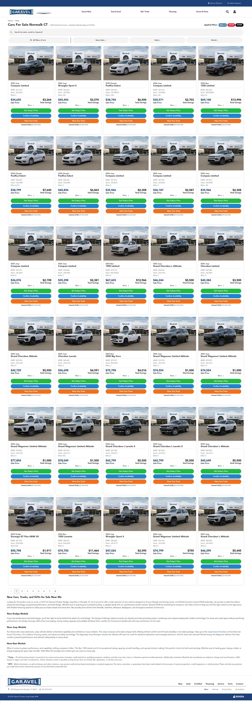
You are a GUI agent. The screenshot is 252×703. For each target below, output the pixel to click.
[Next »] (55, 591)
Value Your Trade (31, 121)
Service (221, 684)
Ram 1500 (82, 648)
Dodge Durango (28, 621)
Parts (230, 684)
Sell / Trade (145, 12)
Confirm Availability (31, 116)
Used (188, 684)
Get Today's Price (31, 110)
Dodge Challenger (103, 618)
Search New (86, 12)
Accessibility (239, 689)
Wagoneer (220, 635)
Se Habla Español (234, 3)
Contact (239, 684)
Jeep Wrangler (95, 635)
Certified (198, 684)
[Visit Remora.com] (238, 697)
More (30, 105)
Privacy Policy (227, 689)
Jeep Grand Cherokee (217, 632)
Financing (172, 12)
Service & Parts (202, 12)
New (180, 684)
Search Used (116, 12)
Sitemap (215, 689)
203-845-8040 (36, 125)
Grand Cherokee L (14, 635)
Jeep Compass (109, 632)
